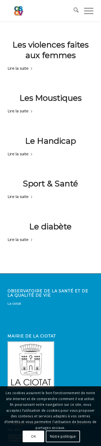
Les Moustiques (51, 98)
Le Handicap (50, 141)
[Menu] (86, 11)
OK (33, 436)
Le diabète (50, 227)
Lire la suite (18, 68)
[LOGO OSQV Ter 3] (42, 11)
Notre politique (63, 436)
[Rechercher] (73, 11)
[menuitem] (73, 11)
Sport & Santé (50, 184)
